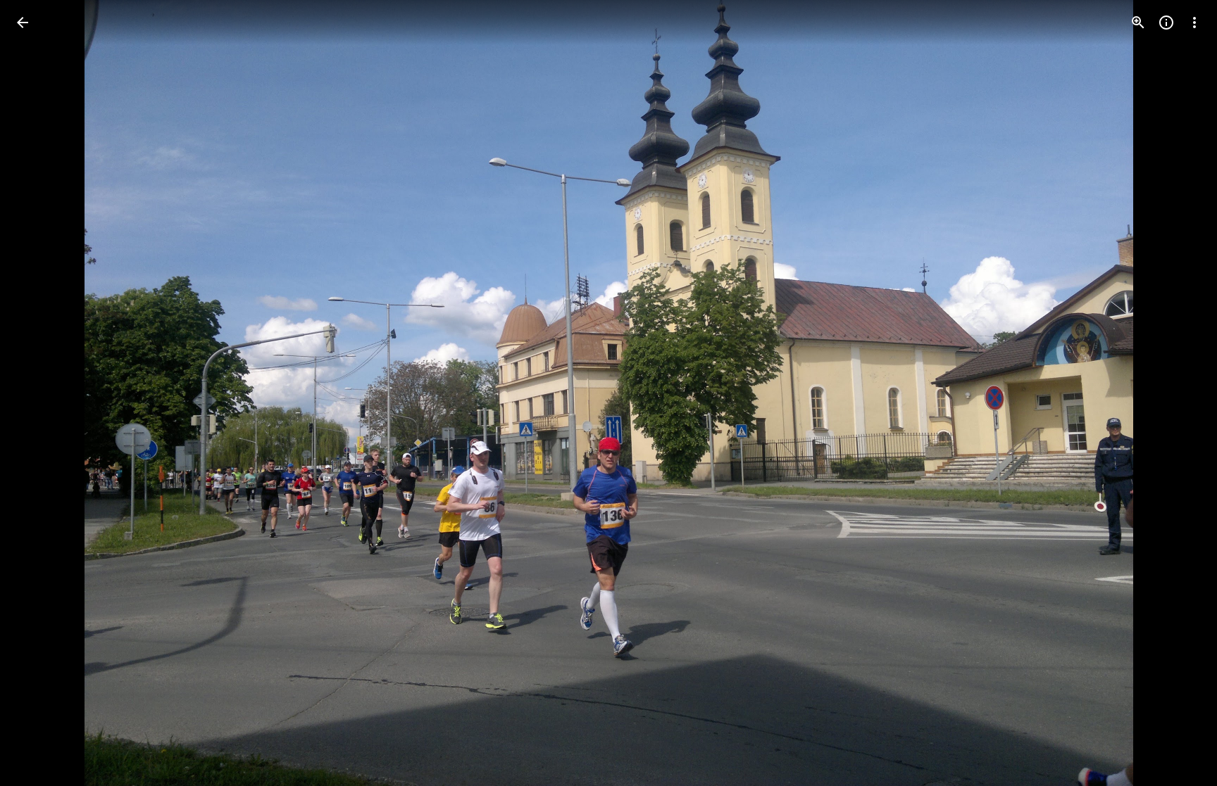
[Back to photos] (22, 22)
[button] (39, 393)
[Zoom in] (1138, 22)
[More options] (1194, 22)
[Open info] (1166, 22)
